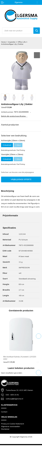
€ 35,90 (9, 362)
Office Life (22, 42)
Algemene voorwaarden (10, 426)
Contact (4, 412)
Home (3, 42)
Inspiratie (11, 42)
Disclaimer (5, 429)
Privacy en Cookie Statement (12, 424)
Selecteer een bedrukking (13, 135)
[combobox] (17, 30)
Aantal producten (10, 124)
